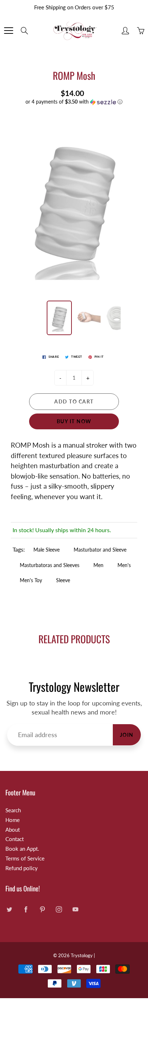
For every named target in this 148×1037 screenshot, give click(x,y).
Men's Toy (31, 580)
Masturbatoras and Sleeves (49, 565)
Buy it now (74, 421)
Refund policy (21, 868)
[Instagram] (58, 909)
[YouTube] (75, 909)
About (12, 830)
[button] (74, 102)
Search (13, 810)
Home (12, 820)
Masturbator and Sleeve (100, 550)
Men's (124, 565)
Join (127, 735)
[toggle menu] (8, 30)
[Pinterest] (42, 909)
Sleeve (63, 580)
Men (98, 565)
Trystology (82, 955)
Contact (14, 839)
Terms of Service (25, 858)
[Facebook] (25, 909)
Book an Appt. (22, 849)
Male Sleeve (46, 550)
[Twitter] (9, 909)
